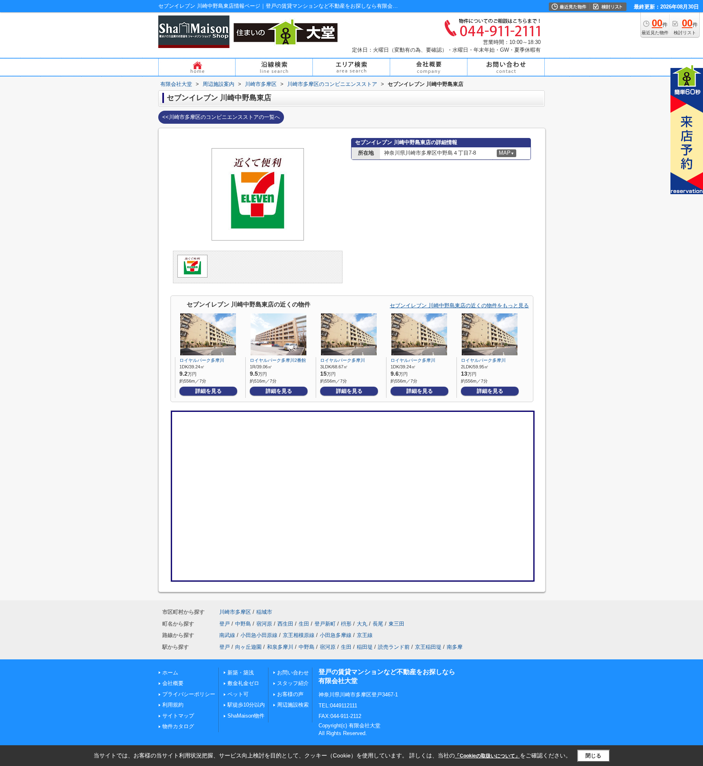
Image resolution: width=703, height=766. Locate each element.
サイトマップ (178, 716)
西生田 (285, 624)
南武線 (227, 635)
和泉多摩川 (280, 647)
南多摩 (455, 647)
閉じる (593, 756)
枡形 (346, 624)
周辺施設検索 (293, 705)
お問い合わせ (293, 673)
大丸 (362, 624)
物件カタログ (178, 726)
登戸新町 (325, 624)
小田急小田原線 (258, 635)
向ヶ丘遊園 (248, 647)
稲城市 (264, 612)
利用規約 (172, 705)
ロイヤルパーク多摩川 (201, 360)
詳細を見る (208, 391)
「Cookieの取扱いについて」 (487, 756)
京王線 (365, 635)
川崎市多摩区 (235, 612)
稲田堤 (365, 647)
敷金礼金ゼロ (243, 683)
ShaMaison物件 (245, 716)
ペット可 (238, 694)
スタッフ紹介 (293, 683)
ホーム (170, 673)
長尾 (378, 624)
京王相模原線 (298, 635)
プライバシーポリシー (188, 694)
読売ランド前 (394, 647)
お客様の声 (290, 694)
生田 (304, 624)
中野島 (243, 624)
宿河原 (264, 624)
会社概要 (172, 683)
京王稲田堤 (428, 647)
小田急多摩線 (336, 635)
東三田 (396, 624)
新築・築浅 (240, 673)
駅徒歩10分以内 (246, 705)
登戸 (224, 624)
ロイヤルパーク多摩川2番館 (278, 360)
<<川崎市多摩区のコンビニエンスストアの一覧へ (221, 117)
